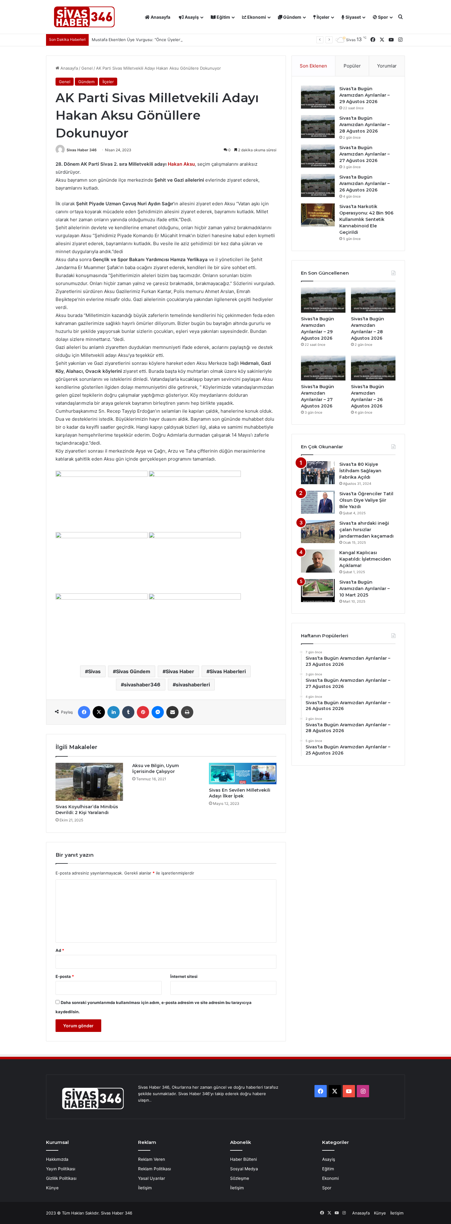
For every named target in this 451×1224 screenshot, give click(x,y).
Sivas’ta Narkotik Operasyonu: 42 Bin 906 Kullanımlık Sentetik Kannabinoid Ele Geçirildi (366, 219)
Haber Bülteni (243, 1159)
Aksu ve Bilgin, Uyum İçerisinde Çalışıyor (155, 768)
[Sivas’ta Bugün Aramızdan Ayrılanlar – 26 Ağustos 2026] (318, 185)
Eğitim (223, 17)
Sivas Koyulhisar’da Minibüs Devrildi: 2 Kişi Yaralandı (87, 809)
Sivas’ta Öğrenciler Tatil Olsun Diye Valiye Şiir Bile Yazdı (366, 500)
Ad (60, 950)
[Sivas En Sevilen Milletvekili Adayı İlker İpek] (242, 774)
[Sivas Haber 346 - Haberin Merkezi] (84, 17)
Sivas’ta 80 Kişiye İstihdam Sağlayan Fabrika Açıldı (360, 470)
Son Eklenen (313, 66)
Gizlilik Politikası (61, 1178)
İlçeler (323, 17)
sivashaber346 (142, 685)
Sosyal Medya (244, 1168)
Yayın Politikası (60, 1168)
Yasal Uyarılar (151, 1178)
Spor (382, 17)
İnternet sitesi (184, 976)
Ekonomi (256, 17)
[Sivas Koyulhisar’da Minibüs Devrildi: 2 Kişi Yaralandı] (89, 782)
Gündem (291, 17)
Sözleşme (239, 1178)
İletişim (145, 1187)
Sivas (94, 671)
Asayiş (191, 17)
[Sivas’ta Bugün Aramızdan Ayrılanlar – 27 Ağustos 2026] (318, 156)
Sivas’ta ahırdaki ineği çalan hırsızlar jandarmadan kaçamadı (366, 529)
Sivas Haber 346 (82, 150)
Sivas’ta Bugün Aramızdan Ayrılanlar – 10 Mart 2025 (364, 588)
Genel (87, 68)
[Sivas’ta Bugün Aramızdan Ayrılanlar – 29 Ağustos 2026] (318, 97)
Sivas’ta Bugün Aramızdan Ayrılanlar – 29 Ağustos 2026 (364, 95)
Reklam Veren (151, 1159)
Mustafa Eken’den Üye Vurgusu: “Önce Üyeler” (137, 39)
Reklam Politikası (154, 1168)
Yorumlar (387, 66)
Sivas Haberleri (228, 671)
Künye (52, 1187)
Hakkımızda (57, 1159)
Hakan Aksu (181, 164)
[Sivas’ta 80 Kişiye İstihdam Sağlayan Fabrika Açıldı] (318, 472)
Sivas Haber (180, 671)
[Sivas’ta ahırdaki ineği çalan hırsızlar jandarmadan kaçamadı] (318, 531)
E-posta (65, 976)
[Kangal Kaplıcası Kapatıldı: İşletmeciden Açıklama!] (318, 561)
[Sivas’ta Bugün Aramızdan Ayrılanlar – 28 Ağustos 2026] (318, 126)
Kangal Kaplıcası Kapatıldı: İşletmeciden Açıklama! (365, 559)
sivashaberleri (193, 685)
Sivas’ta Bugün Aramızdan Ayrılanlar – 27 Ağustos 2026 (364, 154)
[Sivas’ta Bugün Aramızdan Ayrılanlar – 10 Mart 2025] (318, 590)
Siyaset (353, 17)
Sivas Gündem (133, 671)
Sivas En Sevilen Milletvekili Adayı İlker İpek (239, 793)
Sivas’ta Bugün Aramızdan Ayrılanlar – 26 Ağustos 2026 (364, 183)
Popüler (352, 66)
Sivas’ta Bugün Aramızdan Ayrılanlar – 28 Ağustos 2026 (364, 124)
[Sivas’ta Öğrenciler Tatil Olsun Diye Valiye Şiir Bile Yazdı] (318, 502)
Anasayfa (160, 17)
